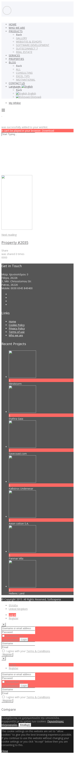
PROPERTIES (16, 59)
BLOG (12, 62)
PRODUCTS (16, 31)
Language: (15, 86)
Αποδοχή (25, 725)
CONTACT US (17, 83)
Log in (12, 615)
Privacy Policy (17, 328)
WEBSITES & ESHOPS (29, 41)
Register (13, 618)
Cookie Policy (17, 325)
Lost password (10, 639)
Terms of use (17, 332)
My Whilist (15, 103)
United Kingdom (18, 609)
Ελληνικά (35, 97)
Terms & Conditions (38, 651)
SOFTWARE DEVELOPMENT (32, 45)
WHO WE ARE (17, 27)
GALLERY (21, 38)
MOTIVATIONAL (25, 79)
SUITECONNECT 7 (27, 48)
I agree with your (27, 651)
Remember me (14, 636)
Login (24, 639)
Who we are (16, 335)
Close (4, 751)
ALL (18, 69)
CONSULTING (24, 72)
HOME (12, 24)
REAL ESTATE (24, 52)
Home (12, 321)
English (31, 93)
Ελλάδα (13, 605)
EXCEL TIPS (23, 76)
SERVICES (14, 55)
